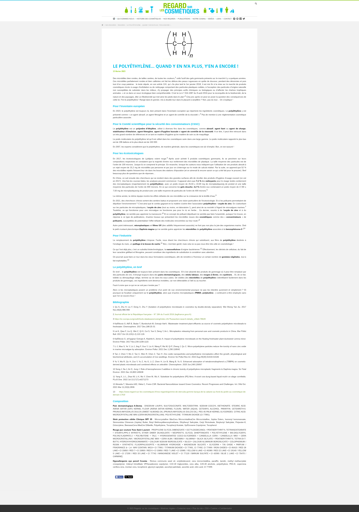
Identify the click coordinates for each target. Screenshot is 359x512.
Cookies (214, 508)
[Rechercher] (255, 3)
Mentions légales (168, 508)
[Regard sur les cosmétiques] (103, 25)
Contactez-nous (184, 508)
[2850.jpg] (179, 45)
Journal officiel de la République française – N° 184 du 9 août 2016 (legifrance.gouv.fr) (153, 314)
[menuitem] (115, 19)
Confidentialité (225, 508)
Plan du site (198, 508)
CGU (207, 508)
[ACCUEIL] (115, 19)
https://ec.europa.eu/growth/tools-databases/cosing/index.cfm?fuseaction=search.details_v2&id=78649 (160, 319)
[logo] (179, 9)
